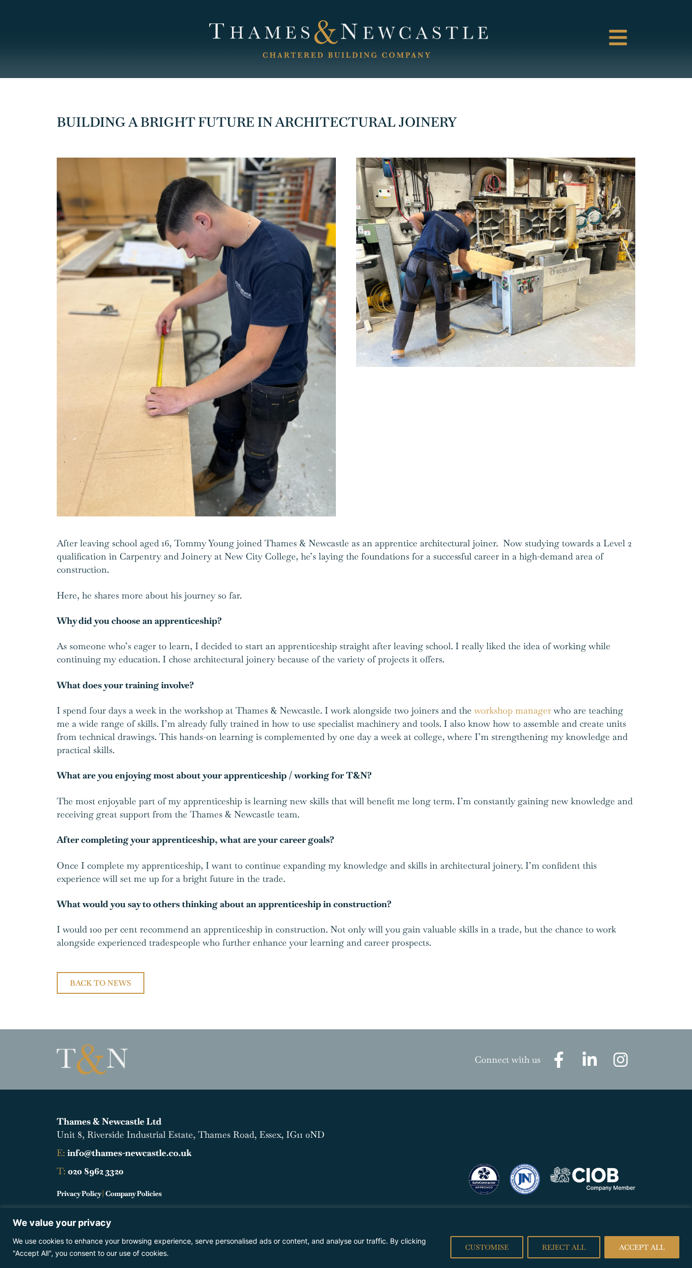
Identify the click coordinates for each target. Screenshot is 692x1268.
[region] (346, 1238)
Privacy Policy (79, 1193)
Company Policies (133, 1193)
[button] (569, 39)
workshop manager (512, 710)
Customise (487, 1247)
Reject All (564, 1247)
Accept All (642, 1247)
